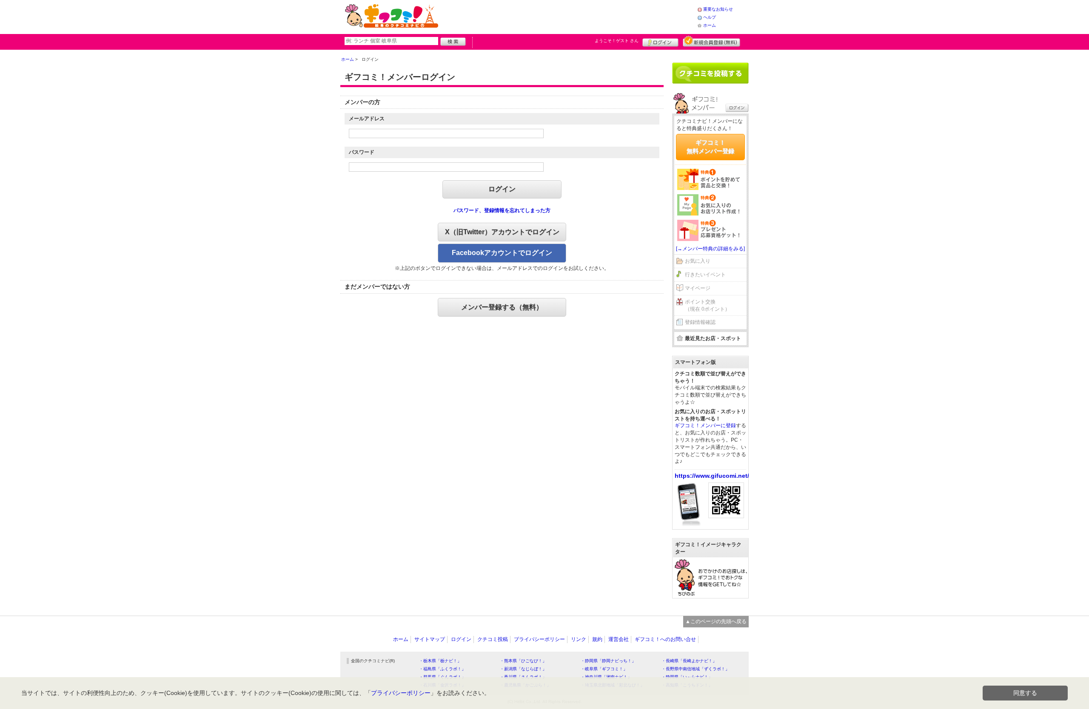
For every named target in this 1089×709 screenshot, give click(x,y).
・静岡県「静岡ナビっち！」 (608, 660)
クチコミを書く (710, 73)
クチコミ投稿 (492, 639)
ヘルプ (709, 17)
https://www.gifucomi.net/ (712, 475)
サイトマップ (429, 639)
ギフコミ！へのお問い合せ (665, 639)
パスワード (361, 152)
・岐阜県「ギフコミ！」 (604, 668)
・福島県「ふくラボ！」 (442, 668)
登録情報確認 (700, 322)
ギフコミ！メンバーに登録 (705, 425)
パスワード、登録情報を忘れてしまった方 (501, 210)
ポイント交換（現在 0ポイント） (707, 305)
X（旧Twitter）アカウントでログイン (502, 231)
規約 (597, 639)
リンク (578, 639)
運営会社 (618, 639)
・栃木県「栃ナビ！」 (440, 660)
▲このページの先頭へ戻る (716, 621)
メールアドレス (367, 119)
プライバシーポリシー (539, 639)
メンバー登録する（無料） (502, 307)
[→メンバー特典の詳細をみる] (710, 249)
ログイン (660, 41)
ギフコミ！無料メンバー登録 (710, 146)
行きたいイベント (705, 275)
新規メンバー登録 (711, 41)
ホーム (709, 25)
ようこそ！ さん (617, 40)
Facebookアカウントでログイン (502, 252)
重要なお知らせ (718, 9)
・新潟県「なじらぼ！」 (523, 668)
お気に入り (697, 261)
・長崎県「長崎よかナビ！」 (689, 660)
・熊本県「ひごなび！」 (523, 660)
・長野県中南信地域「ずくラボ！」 (695, 668)
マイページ (697, 288)
